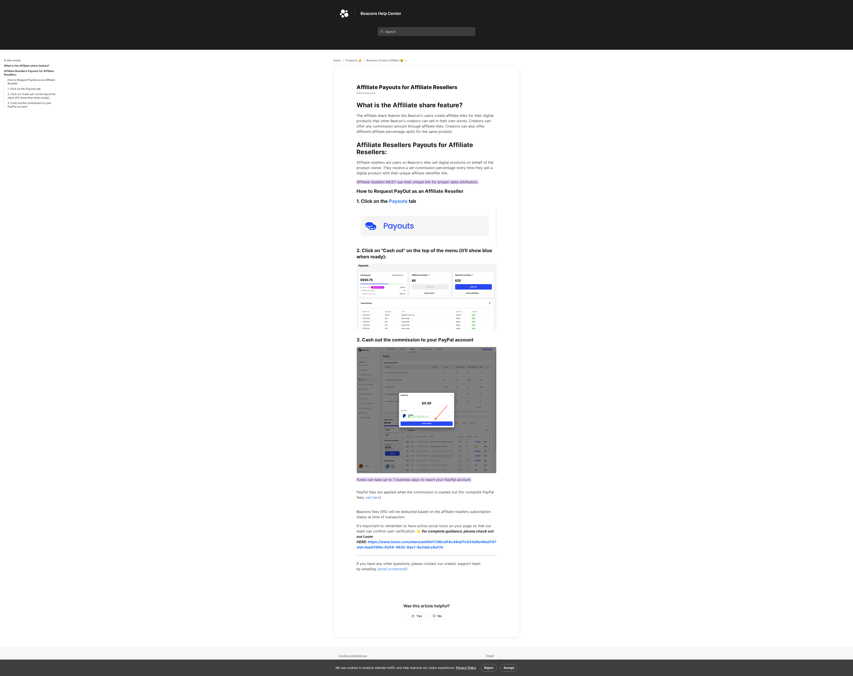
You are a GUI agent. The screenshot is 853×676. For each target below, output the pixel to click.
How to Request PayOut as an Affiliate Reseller (31, 81)
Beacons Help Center (381, 13)
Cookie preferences (353, 656)
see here (373, 497)
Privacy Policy (466, 668)
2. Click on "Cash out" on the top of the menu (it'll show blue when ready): (32, 95)
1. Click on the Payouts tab (24, 88)
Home (337, 60)
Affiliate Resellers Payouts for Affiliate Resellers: (29, 72)
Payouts (398, 201)
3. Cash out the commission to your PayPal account (29, 104)
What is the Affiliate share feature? (27, 65)
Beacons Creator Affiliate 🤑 (385, 60)
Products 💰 (354, 60)
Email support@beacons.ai (498, 658)
